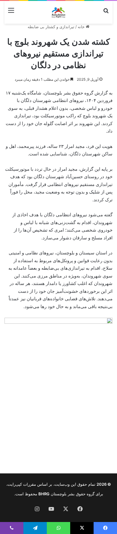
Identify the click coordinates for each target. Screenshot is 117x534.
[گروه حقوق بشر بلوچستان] (58, 12)
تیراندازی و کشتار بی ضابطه (51, 26)
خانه (82, 26)
